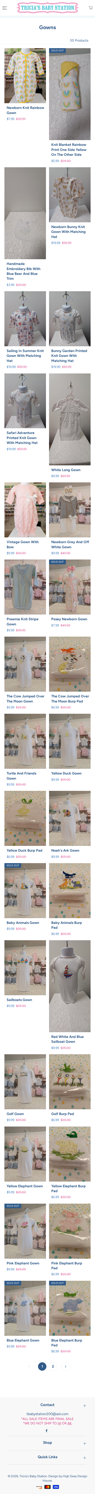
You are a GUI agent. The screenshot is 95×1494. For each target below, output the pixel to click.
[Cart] (88, 8)
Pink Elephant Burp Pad (66, 1265)
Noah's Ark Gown (65, 850)
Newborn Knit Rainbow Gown (25, 110)
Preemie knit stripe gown (22, 621)
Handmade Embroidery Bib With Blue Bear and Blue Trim (23, 271)
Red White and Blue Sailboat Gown (67, 1039)
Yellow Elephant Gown (25, 1186)
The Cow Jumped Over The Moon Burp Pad (70, 698)
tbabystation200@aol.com (47, 1414)
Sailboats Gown (19, 1000)
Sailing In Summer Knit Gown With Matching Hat (25, 356)
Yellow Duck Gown (66, 773)
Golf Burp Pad (62, 1114)
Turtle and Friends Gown (21, 775)
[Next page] (66, 1366)
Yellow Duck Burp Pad (24, 850)
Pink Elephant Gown (23, 1263)
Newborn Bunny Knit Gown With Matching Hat (68, 232)
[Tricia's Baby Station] (47, 7)
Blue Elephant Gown (23, 1340)
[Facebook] (46, 1431)
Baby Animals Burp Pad (66, 925)
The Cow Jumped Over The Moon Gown (25, 698)
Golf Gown (15, 1114)
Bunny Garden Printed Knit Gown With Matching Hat (69, 356)
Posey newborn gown (69, 619)
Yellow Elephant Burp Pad (68, 1188)
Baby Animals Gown (23, 923)
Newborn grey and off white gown (70, 544)
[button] (4, 8)
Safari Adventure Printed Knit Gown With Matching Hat (22, 438)
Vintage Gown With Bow (23, 544)
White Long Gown (65, 470)
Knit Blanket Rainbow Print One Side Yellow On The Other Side (68, 150)
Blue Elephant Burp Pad (66, 1342)
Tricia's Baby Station (33, 1476)
